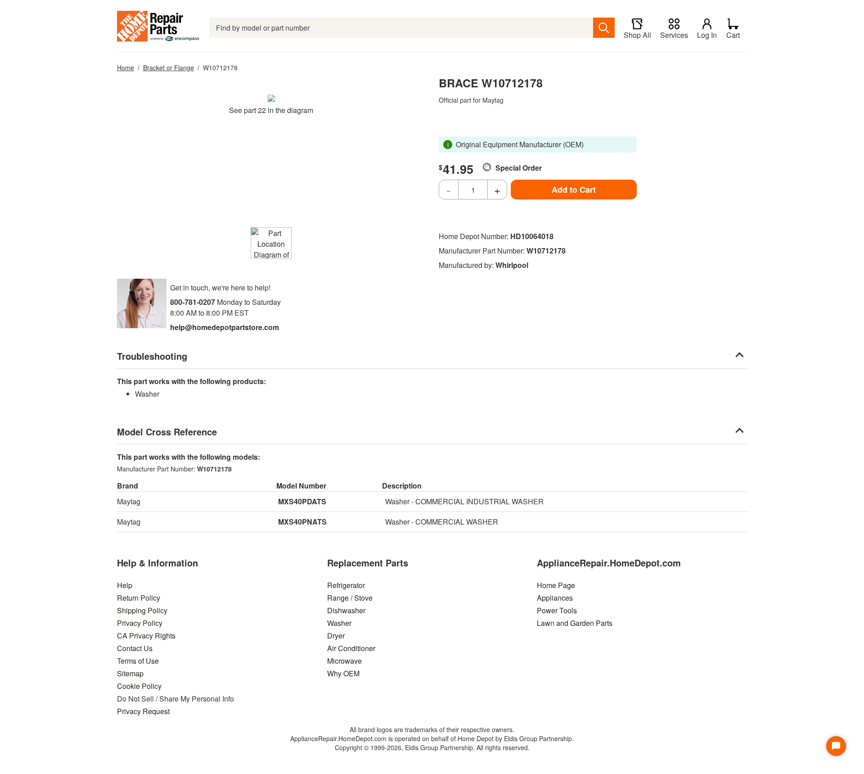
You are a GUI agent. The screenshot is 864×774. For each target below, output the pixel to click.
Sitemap (130, 673)
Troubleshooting (152, 355)
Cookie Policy (139, 686)
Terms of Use (138, 661)
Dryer (336, 635)
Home (125, 67)
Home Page (556, 585)
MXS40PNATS (302, 521)
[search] (604, 28)
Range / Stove (350, 598)
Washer (339, 623)
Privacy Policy (139, 623)
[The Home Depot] (158, 28)
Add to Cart (574, 189)
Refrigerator (346, 585)
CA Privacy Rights (146, 635)
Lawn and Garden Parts (574, 623)
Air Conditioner (351, 648)
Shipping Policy (142, 610)
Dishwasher (346, 610)
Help (124, 585)
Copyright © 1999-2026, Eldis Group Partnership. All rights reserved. (432, 747)
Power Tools (557, 610)
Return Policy (138, 598)
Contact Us (135, 648)
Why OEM (343, 673)
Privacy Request (143, 711)
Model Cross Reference (167, 431)
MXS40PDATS (302, 501)
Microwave (344, 661)
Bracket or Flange (168, 67)
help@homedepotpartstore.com (224, 327)
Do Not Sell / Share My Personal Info (175, 698)
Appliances (555, 598)
